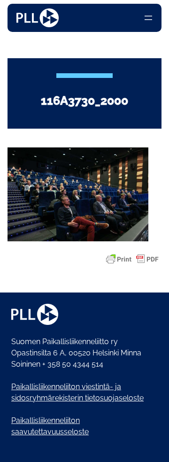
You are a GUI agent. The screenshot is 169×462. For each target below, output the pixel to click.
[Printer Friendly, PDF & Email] (132, 259)
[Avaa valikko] (148, 17)
